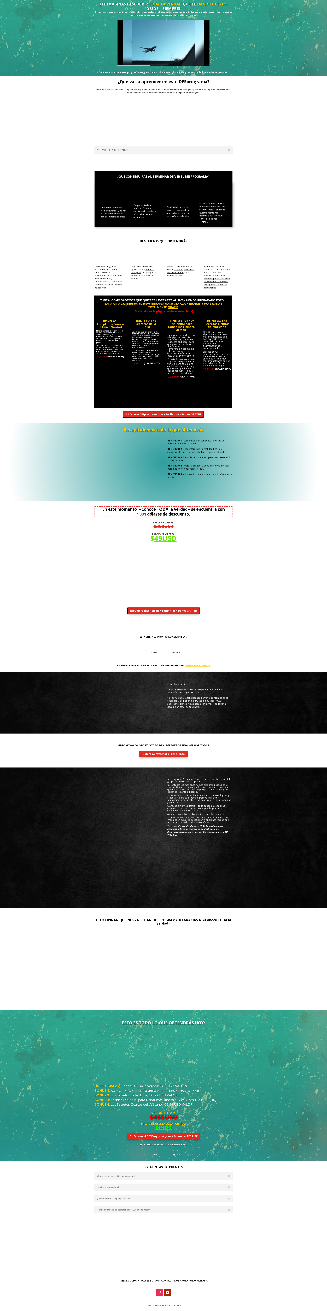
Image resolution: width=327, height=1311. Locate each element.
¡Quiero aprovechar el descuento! (163, 754)
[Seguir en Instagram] (159, 1292)
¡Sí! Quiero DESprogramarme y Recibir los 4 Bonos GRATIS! (163, 414)
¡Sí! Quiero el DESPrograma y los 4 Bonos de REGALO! (164, 1136)
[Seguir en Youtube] (167, 1292)
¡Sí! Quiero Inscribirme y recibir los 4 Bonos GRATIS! (163, 610)
